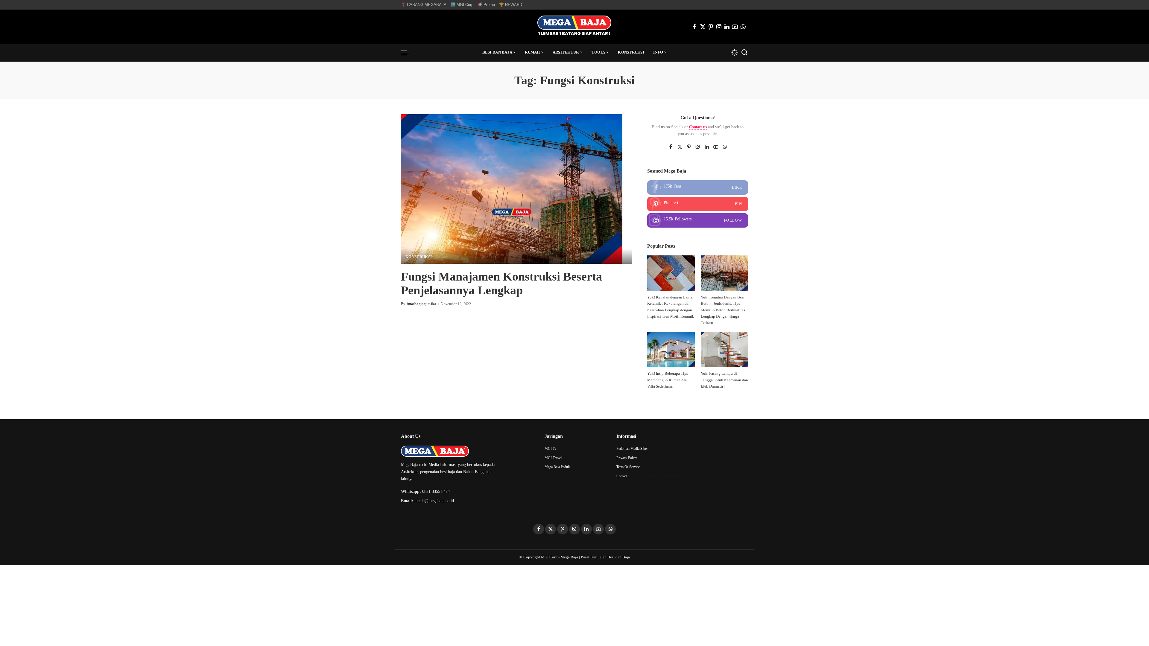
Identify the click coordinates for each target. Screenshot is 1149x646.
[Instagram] (719, 26)
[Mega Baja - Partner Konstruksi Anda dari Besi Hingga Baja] (574, 27)
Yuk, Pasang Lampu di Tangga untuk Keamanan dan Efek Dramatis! (724, 379)
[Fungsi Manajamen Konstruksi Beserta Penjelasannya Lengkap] (511, 188)
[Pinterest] (711, 26)
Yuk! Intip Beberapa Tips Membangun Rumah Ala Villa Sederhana (667, 379)
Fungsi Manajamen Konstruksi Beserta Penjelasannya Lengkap (501, 283)
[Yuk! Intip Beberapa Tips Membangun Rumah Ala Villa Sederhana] (670, 350)
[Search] (744, 53)
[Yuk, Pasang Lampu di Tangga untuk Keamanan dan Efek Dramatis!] (724, 350)
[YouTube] (735, 26)
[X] (703, 26)
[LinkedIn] (727, 26)
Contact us (698, 127)
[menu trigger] (408, 53)
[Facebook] (695, 26)
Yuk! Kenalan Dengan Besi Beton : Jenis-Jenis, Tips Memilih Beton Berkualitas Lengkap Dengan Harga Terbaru (723, 310)
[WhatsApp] (743, 26)
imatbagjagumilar (422, 304)
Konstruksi (418, 257)
